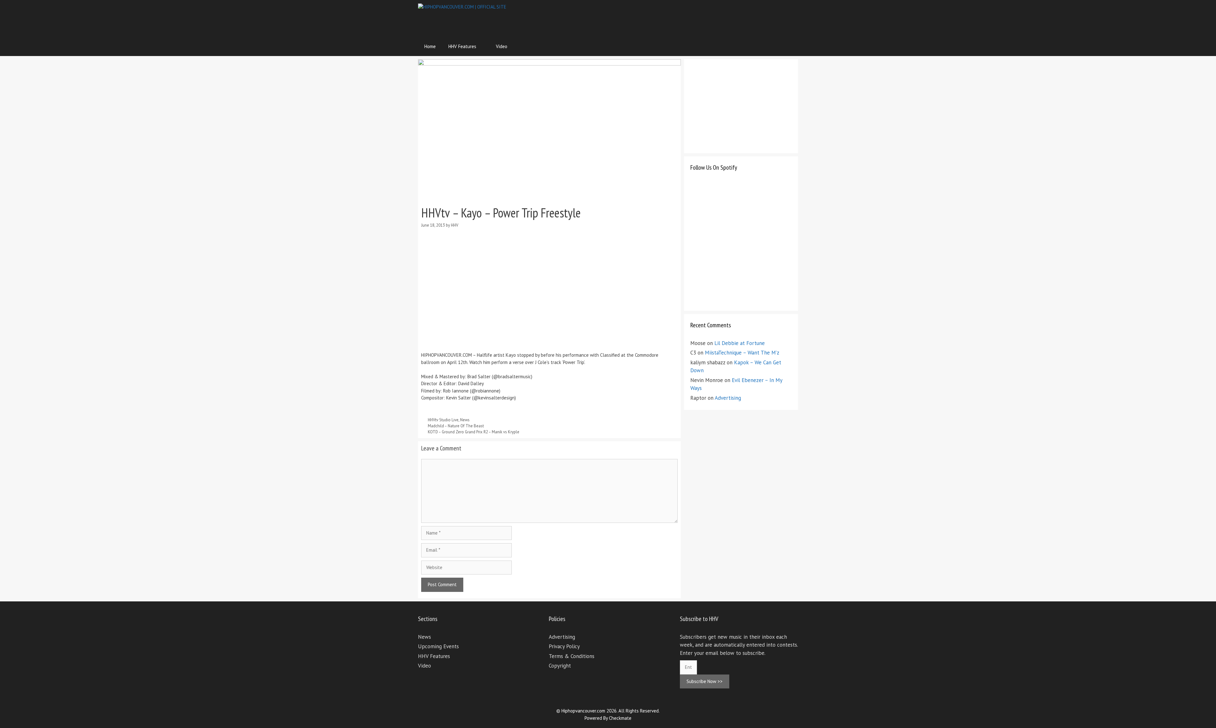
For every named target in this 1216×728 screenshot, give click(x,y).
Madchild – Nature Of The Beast (456, 426)
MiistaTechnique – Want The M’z (742, 352)
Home (430, 46)
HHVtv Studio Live (443, 420)
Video (501, 46)
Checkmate (620, 718)
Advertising (728, 397)
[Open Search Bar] (788, 46)
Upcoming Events (438, 646)
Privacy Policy (564, 646)
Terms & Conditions (571, 656)
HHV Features (462, 46)
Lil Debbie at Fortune (739, 343)
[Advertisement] (682, 17)
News (465, 420)
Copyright (560, 665)
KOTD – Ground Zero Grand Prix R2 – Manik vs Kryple (473, 432)
